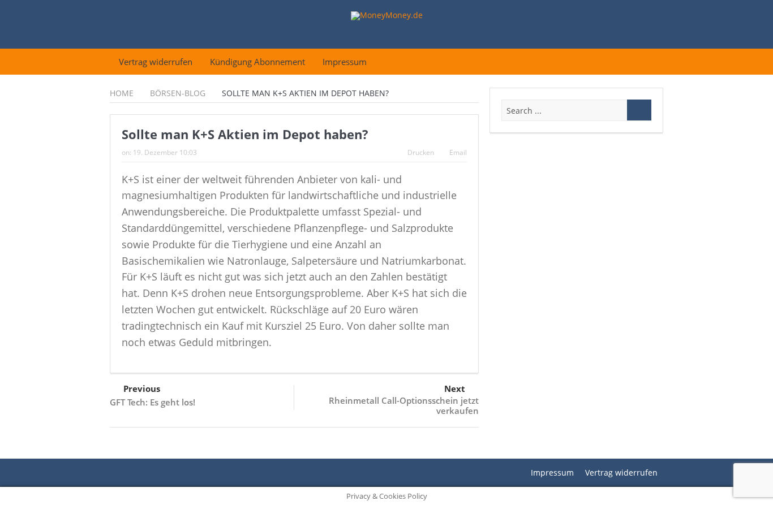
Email (458, 152)
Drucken (420, 152)
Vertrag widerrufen (155, 61)
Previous (141, 388)
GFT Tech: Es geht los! (152, 402)
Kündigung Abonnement (257, 61)
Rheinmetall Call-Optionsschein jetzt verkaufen (404, 405)
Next (454, 388)
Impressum (345, 61)
